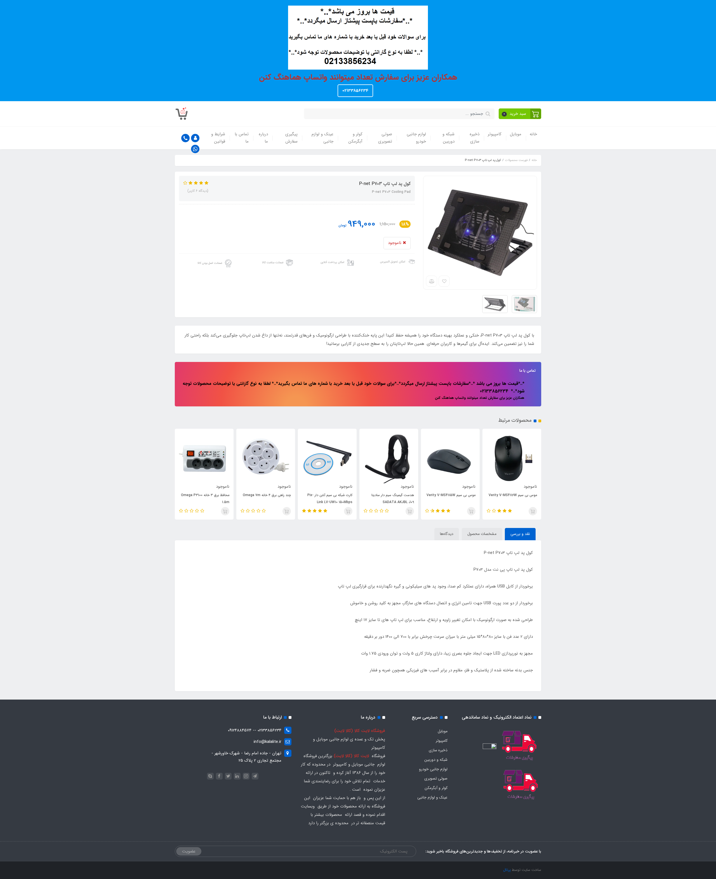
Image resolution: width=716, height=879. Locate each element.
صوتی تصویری (385, 138)
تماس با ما (242, 138)
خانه (533, 134)
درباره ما (263, 138)
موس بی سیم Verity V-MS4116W (513, 495)
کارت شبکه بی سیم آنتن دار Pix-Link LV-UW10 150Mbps (329, 498)
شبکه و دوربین (448, 138)
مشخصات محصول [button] (481, 534)
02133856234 (355, 90)
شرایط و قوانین (218, 138)
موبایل (515, 134)
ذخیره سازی (474, 138)
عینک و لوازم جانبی (322, 138)
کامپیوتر (494, 134)
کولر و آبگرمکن (355, 138)
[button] (520, 113)
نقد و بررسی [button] (520, 534)
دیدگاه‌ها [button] (446, 534)
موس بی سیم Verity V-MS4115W (451, 495)
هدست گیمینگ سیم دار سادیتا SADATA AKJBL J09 (392, 498)
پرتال (507, 870)
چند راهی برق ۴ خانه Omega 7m (267, 495)
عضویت (189, 851)
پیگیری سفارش (291, 138)
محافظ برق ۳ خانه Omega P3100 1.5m (205, 498)
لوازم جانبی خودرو (416, 138)
